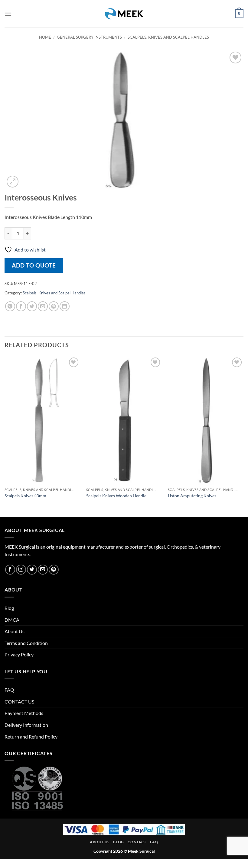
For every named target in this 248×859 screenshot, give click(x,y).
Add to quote (34, 265)
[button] (8, 13)
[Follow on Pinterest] (54, 570)
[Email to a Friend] (43, 306)
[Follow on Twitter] (32, 570)
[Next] (243, 435)
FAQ (9, 690)
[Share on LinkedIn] (65, 306)
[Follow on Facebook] (10, 570)
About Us (14, 631)
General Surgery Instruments (89, 37)
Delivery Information (26, 725)
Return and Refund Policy (31, 736)
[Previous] (4, 435)
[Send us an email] (43, 570)
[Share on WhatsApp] (10, 306)
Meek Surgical (141, 851)
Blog (9, 608)
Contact (137, 842)
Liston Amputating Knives (192, 495)
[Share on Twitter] (32, 306)
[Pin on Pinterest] (54, 306)
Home (45, 37)
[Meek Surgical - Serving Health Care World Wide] (124, 13)
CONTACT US (19, 701)
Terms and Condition (26, 643)
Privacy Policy (19, 654)
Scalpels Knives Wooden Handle (116, 495)
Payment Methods (24, 713)
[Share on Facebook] (21, 306)
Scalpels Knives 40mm (25, 495)
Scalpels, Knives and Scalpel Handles (168, 37)
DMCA (12, 620)
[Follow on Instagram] (21, 570)
